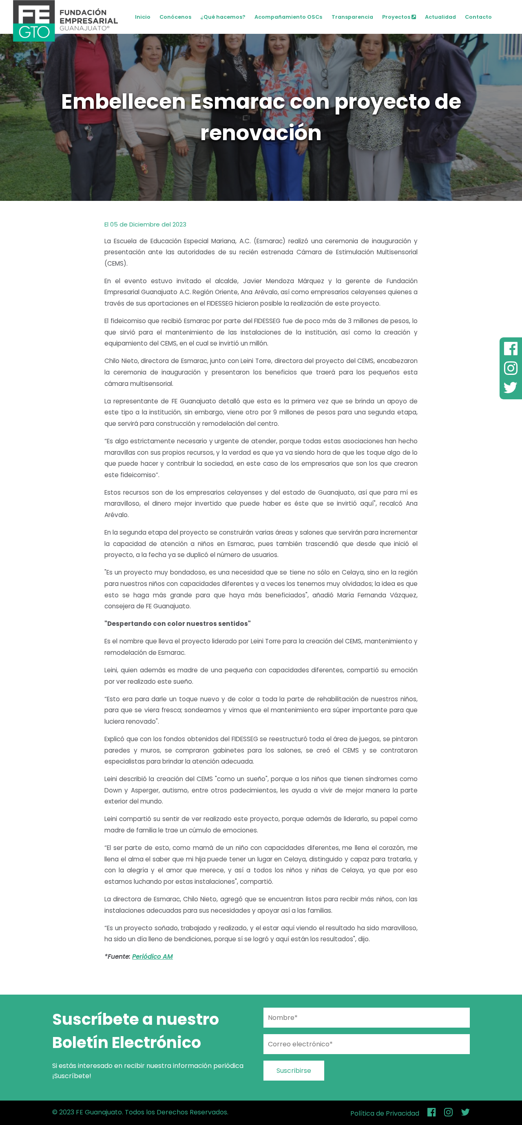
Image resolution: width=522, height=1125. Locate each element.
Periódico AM (152, 956)
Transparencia (352, 16)
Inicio (142, 16)
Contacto (478, 16)
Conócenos (175, 16)
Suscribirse (293, 1070)
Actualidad (440, 16)
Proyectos (396, 16)
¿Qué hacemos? (223, 16)
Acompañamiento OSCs (288, 16)
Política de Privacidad (384, 1113)
